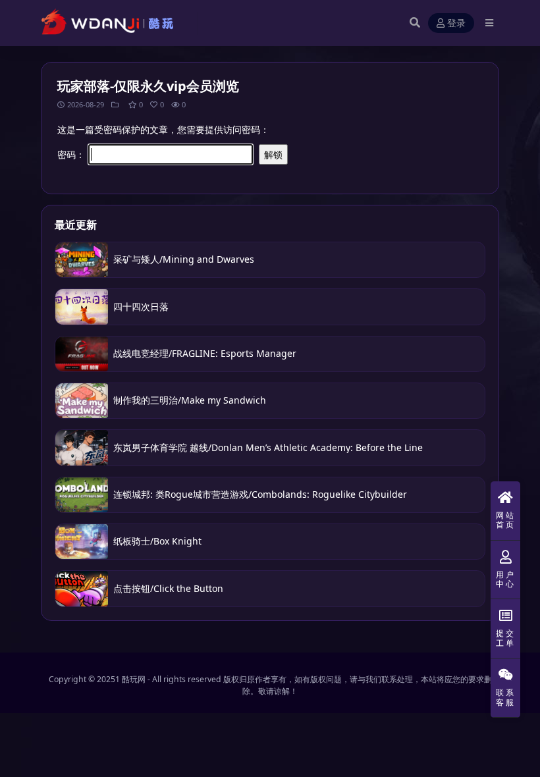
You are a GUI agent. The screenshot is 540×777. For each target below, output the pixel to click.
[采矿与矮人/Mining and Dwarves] (81, 259)
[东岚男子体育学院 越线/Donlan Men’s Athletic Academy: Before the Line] (81, 447)
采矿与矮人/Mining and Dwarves (183, 259)
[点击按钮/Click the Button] (81, 588)
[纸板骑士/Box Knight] (81, 541)
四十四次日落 (141, 306)
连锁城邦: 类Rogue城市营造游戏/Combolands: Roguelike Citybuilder (260, 494)
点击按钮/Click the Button (168, 588)
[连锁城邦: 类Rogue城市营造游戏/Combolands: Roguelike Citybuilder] (81, 494)
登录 (456, 23)
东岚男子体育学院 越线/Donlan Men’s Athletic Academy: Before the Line (268, 447)
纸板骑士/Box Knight (157, 541)
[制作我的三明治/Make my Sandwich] (81, 400)
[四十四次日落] (81, 306)
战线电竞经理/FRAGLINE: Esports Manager (204, 353)
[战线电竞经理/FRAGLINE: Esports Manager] (81, 353)
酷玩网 (134, 679)
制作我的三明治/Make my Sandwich (189, 400)
